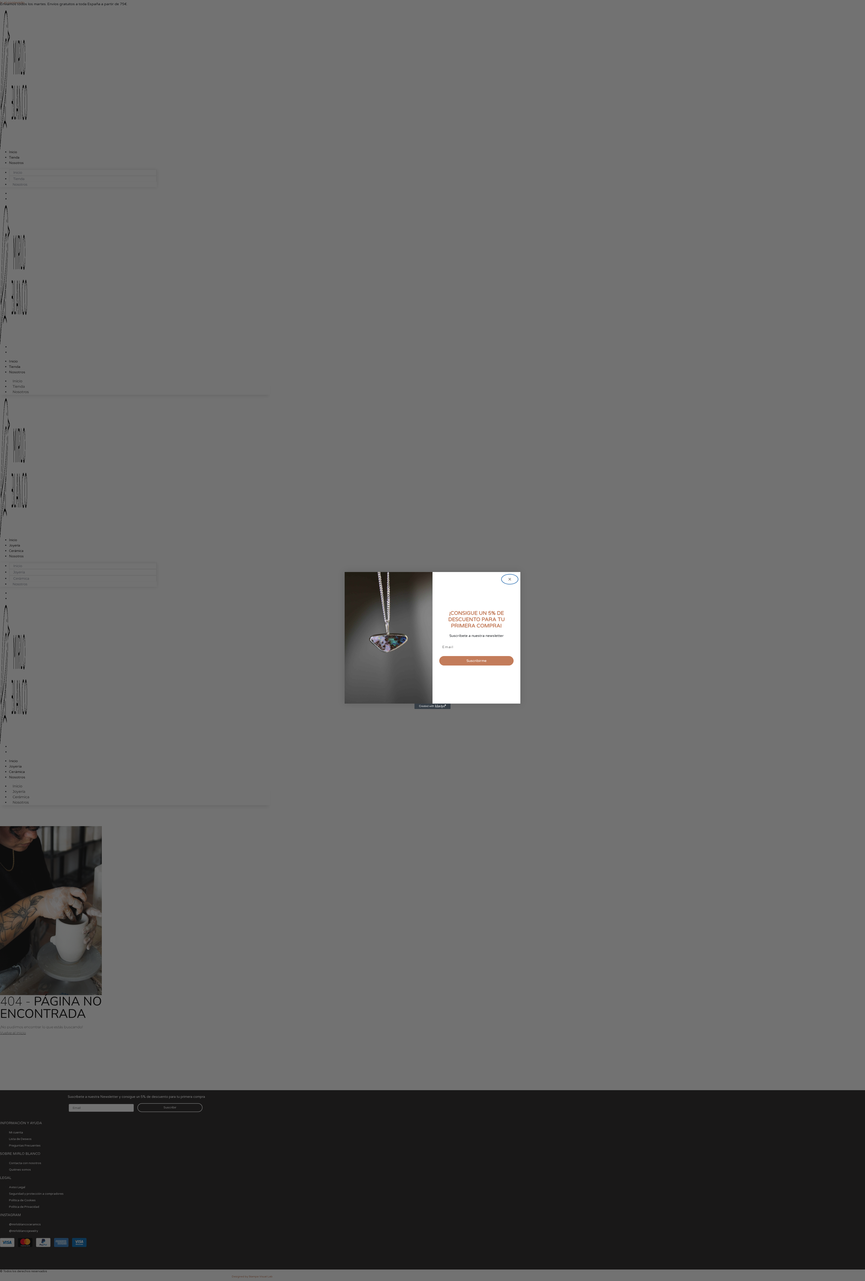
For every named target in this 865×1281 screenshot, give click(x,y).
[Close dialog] (509, 579)
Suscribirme (477, 661)
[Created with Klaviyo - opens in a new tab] (432, 706)
